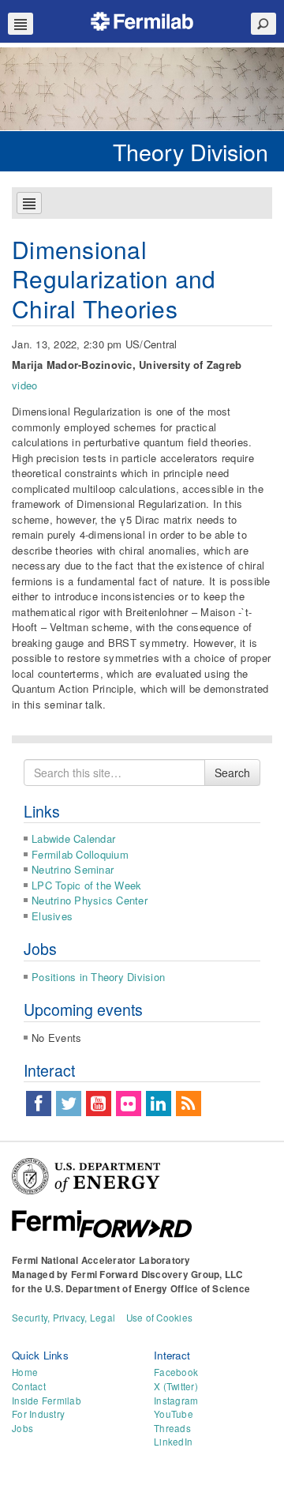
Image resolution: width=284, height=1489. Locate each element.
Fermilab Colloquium (80, 854)
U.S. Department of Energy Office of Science (147, 1288)
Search (232, 772)
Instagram (176, 1400)
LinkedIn (173, 1441)
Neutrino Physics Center (90, 900)
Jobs (22, 1428)
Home (25, 1372)
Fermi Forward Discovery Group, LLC (157, 1274)
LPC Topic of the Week (86, 885)
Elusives (52, 915)
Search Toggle (263, 24)
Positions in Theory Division (98, 976)
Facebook (176, 1372)
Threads (172, 1428)
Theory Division (190, 151)
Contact (29, 1386)
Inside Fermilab (46, 1400)
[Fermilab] (142, 19)
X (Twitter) (176, 1386)
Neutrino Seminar (73, 869)
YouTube (173, 1414)
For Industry (38, 1414)
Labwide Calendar (73, 838)
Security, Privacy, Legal (63, 1317)
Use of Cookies (159, 1317)
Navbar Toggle (20, 24)
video (24, 385)
